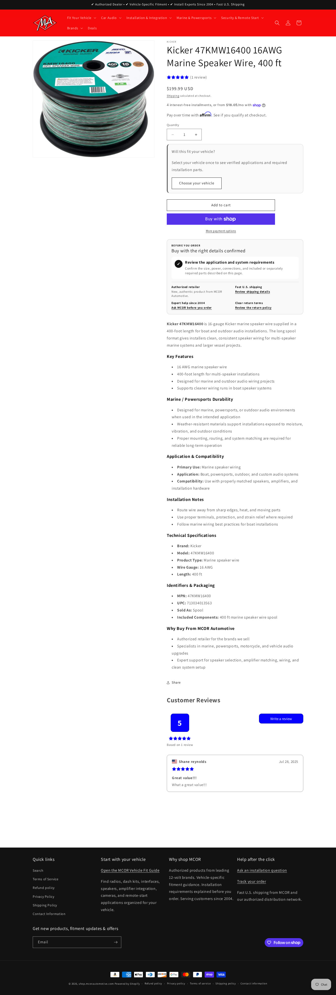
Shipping (173, 95)
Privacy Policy (43, 896)
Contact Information (49, 914)
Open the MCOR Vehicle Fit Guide (130, 870)
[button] (81, 18)
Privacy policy (176, 983)
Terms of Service (46, 879)
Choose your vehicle (196, 183)
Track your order (251, 881)
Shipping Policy (45, 905)
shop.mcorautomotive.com (96, 983)
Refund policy (44, 887)
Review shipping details (252, 291)
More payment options (221, 231)
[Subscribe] (115, 942)
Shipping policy (225, 983)
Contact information (254, 983)
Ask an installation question (262, 870)
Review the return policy (253, 307)
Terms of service (200, 983)
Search (38, 870)
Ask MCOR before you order (191, 307)
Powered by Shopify (127, 983)
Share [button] (176, 682)
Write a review (281, 718)
